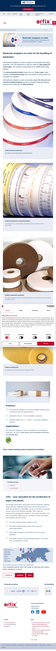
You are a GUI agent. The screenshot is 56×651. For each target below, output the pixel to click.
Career (9, 13)
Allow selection (28, 343)
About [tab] (48, 310)
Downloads (15, 13)
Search (46, 30)
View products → (28, 9)
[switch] (21, 337)
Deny (10, 343)
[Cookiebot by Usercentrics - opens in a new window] (48, 306)
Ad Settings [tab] (35, 310)
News (4, 13)
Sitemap (51, 13)
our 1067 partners (11, 317)
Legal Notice (14, 645)
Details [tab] (21, 310)
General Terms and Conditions (31, 645)
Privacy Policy (21, 645)
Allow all (46, 343)
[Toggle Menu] (5, 23)
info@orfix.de (12, 485)
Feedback (4, 647)
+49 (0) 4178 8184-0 (14, 488)
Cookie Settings (42, 645)
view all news (34, 639)
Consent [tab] (7, 310)
